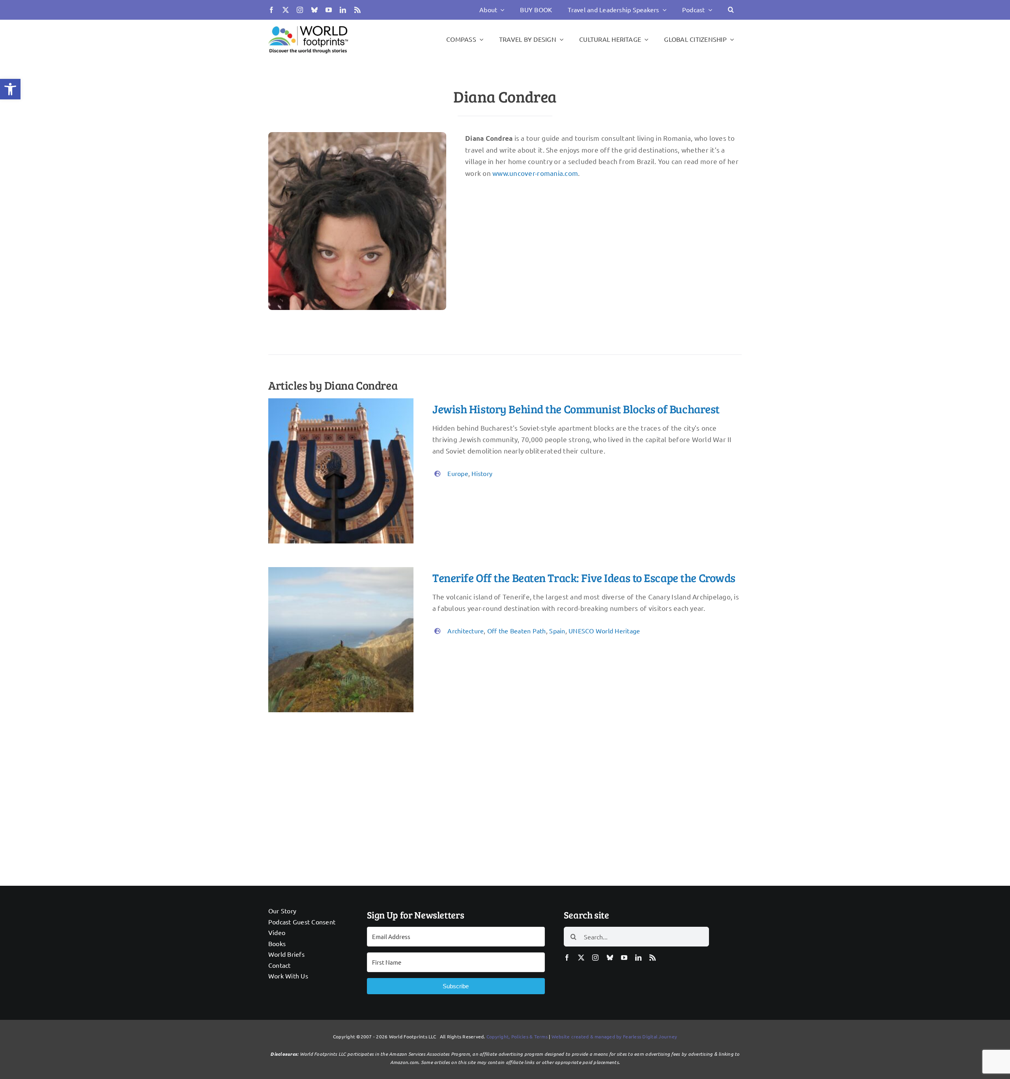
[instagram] (300, 10)
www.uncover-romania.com (535, 173)
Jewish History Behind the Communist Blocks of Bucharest (576, 408)
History (481, 473)
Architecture (465, 631)
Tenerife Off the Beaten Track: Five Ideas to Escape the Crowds (583, 577)
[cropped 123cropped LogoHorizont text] (308, 25)
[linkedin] (343, 10)
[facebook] (271, 10)
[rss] (357, 10)
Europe (457, 473)
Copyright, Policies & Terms (517, 1036)
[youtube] (328, 10)
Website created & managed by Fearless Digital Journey (614, 1036)
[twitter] (285, 10)
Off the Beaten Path (516, 631)
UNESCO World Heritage (604, 631)
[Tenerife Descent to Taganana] (340, 570)
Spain (557, 631)
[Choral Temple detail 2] (340, 402)
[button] (10, 89)
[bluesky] (314, 10)
